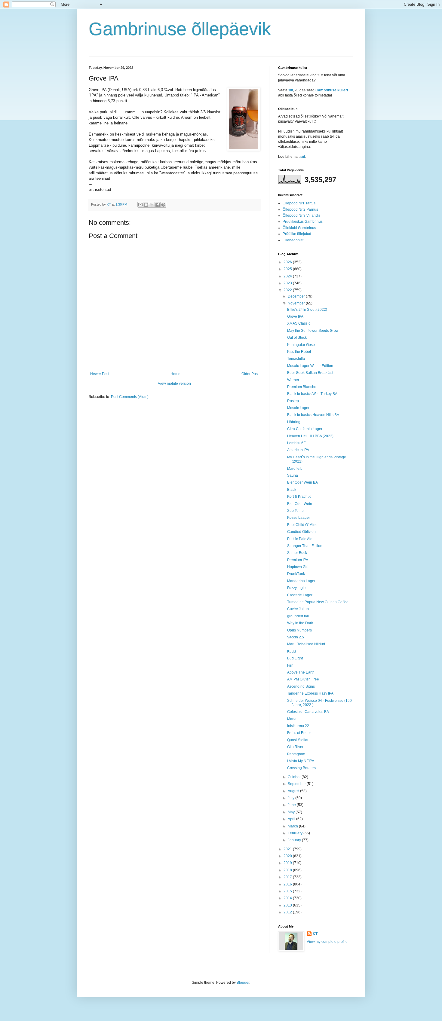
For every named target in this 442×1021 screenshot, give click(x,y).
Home (175, 374)
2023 (288, 283)
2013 (288, 905)
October (295, 777)
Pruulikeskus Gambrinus (303, 221)
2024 (288, 276)
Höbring (293, 422)
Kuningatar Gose (301, 345)
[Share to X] (152, 205)
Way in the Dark (300, 623)
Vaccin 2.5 (295, 637)
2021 (288, 849)
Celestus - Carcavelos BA (308, 712)
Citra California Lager (304, 429)
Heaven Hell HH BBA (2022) (310, 436)
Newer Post (99, 374)
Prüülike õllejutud (297, 234)
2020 (288, 856)
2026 (288, 262)
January (295, 840)
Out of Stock (297, 337)
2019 (288, 863)
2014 (288, 898)
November (297, 303)
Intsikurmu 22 (298, 726)
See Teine (295, 511)
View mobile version (174, 383)
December (297, 296)
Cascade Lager (299, 595)
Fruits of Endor (299, 733)
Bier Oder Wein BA (302, 482)
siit (290, 90)
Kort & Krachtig (299, 496)
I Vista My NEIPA (300, 761)
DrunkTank (296, 574)
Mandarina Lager (301, 581)
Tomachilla (296, 358)
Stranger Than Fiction (304, 546)
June (292, 805)
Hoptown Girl (297, 567)
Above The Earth (301, 672)
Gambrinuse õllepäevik (180, 29)
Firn (290, 665)
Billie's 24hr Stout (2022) (307, 309)
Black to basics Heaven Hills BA (313, 415)
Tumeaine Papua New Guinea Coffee (317, 602)
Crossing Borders (301, 768)
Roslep (293, 401)
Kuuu (291, 651)
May (292, 812)
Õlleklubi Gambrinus (299, 228)
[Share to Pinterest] (163, 205)
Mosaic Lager (298, 408)
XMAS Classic (298, 323)
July (291, 798)
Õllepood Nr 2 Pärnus (300, 209)
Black (291, 490)
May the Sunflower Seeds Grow (313, 331)
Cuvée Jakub (298, 609)
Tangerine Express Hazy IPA (310, 693)
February (295, 833)
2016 (288, 884)
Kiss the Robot (299, 352)
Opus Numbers (299, 630)
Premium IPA (297, 560)
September (297, 784)
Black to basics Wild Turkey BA (312, 394)
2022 (288, 290)
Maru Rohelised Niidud (306, 644)
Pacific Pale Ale (299, 539)
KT (315, 934)
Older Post (250, 374)
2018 (288, 870)
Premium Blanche (301, 387)
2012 (288, 912)
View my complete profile (327, 942)
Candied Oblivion (301, 532)
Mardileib (294, 468)
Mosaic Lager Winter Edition (310, 366)
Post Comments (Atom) (130, 397)
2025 (288, 269)
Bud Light (295, 658)
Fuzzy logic (296, 588)
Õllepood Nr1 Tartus (299, 203)
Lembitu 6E (296, 443)
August (294, 791)
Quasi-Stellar (297, 740)
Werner (293, 380)
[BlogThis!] (146, 205)
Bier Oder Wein (299, 504)
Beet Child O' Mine (302, 525)
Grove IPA (295, 316)
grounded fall (298, 616)
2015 (288, 891)
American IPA (298, 450)
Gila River (295, 747)
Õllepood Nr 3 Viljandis (302, 215)
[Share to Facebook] (158, 205)
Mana (291, 719)
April (292, 819)
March (293, 826)
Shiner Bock (297, 553)
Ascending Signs (301, 686)
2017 (288, 877)
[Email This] (140, 205)
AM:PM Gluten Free (303, 679)
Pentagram (296, 754)
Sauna (292, 475)
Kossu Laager (298, 517)
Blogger (243, 982)
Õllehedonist (293, 240)
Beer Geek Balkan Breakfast (310, 373)
